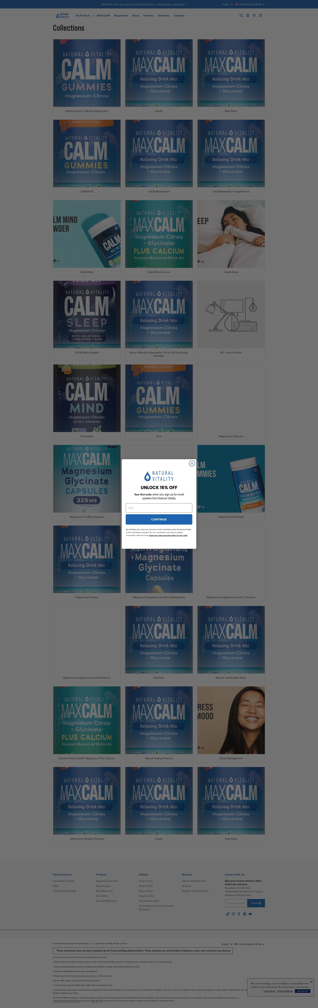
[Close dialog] (192, 463)
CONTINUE (159, 519)
